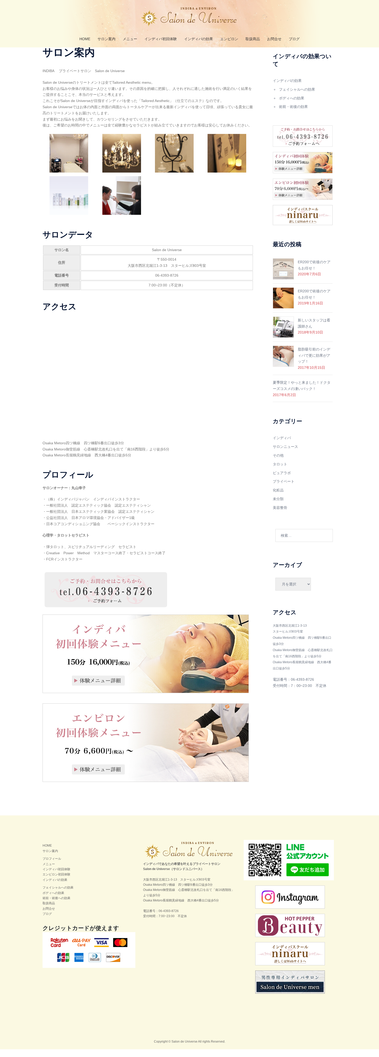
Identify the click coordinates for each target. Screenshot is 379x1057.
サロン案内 (106, 39)
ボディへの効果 (291, 98)
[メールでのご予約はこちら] (106, 589)
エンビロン (229, 39)
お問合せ (274, 39)
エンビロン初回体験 (56, 874)
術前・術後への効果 (56, 898)
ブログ (294, 39)
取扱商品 (252, 39)
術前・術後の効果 (293, 107)
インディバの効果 (198, 39)
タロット (280, 464)
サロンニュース (285, 447)
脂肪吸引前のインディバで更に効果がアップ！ (314, 355)
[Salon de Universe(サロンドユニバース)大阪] (189, 18)
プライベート (283, 481)
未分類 (278, 499)
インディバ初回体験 (160, 39)
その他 (278, 455)
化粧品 (278, 490)
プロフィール (52, 858)
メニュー (130, 39)
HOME (84, 39)
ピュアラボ (282, 473)
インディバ (282, 438)
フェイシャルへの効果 (297, 89)
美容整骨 (280, 508)
